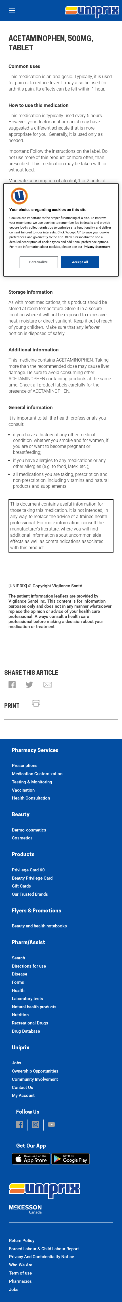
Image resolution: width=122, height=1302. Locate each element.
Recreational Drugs (30, 1023)
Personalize (38, 262)
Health (18, 990)
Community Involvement (35, 1079)
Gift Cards (21, 886)
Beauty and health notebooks (39, 926)
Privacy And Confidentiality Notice (41, 1256)
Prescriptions (24, 765)
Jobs (16, 1062)
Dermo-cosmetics (29, 830)
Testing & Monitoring (32, 782)
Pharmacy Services (35, 750)
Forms (18, 982)
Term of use (20, 1273)
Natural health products (34, 1006)
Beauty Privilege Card (32, 878)
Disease (19, 974)
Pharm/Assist (28, 943)
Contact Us (22, 1087)
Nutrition (20, 1014)
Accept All (80, 262)
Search (18, 958)
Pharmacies (20, 1281)
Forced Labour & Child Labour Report (44, 1248)
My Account (23, 1095)
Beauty (21, 815)
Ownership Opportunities (35, 1071)
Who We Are (20, 1264)
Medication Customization (37, 773)
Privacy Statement (97, 247)
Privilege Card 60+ (29, 870)
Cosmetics (22, 838)
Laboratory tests (27, 998)
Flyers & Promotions (36, 911)
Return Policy (21, 1240)
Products (23, 855)
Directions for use (29, 966)
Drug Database (26, 1031)
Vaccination (23, 790)
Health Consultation (31, 798)
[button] (12, 685)
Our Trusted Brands (30, 894)
